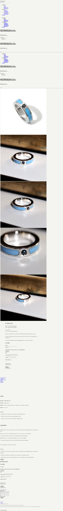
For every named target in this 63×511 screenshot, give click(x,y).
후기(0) (1, 380)
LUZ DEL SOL (6, 13)
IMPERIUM (6, 14)
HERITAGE (6, 11)
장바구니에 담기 (3, 487)
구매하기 (2, 459)
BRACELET (6, 8)
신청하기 (2, 497)
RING (5, 6)
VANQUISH (6, 12)
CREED (3, 15)
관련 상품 (1, 382)
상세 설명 (1, 378)
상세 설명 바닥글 (3, 379)
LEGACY (5, 10)
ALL (4, 5)
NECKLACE (6, 7)
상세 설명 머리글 (3, 377)
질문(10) (1, 381)
